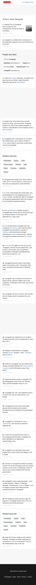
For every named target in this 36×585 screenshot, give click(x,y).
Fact (26, 63)
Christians (13, 168)
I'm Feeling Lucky (27, 2)
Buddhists (22, 168)
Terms (19, 577)
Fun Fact (10, 59)
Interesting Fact (12, 63)
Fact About (9, 66)
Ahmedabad (21, 82)
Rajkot (6, 168)
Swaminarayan (8, 164)
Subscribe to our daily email (18, 571)
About (14, 577)
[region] (18, 9)
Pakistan (18, 164)
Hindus (6, 172)
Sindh (4, 143)
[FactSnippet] (7, 2)
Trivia (22, 66)
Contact (29, 577)
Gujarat (13, 78)
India (25, 164)
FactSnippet (7, 577)
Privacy (24, 577)
